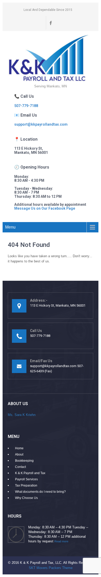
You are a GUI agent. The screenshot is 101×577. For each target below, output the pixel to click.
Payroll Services (26, 479)
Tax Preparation (26, 485)
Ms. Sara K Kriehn (21, 415)
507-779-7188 (26, 106)
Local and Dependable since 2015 (48, 9)
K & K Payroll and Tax (30, 473)
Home (19, 448)
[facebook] (50, 22)
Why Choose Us (26, 498)
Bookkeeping (24, 460)
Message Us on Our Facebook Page (44, 208)
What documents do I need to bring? (40, 492)
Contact (20, 467)
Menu (10, 227)
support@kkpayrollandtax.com (41, 124)
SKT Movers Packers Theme (51, 568)
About (19, 454)
